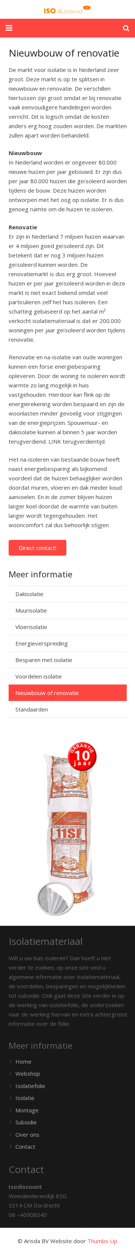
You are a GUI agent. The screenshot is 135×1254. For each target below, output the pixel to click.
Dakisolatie (29, 594)
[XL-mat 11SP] (68, 829)
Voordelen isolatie (38, 676)
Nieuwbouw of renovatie (47, 693)
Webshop (27, 1073)
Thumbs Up (102, 1241)
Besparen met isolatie (43, 660)
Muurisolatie (31, 610)
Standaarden (31, 709)
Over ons (27, 1134)
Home (23, 1061)
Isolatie (24, 1098)
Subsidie (26, 1122)
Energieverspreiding (41, 643)
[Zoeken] (126, 28)
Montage (27, 1110)
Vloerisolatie (31, 627)
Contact (25, 1146)
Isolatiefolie (30, 1086)
